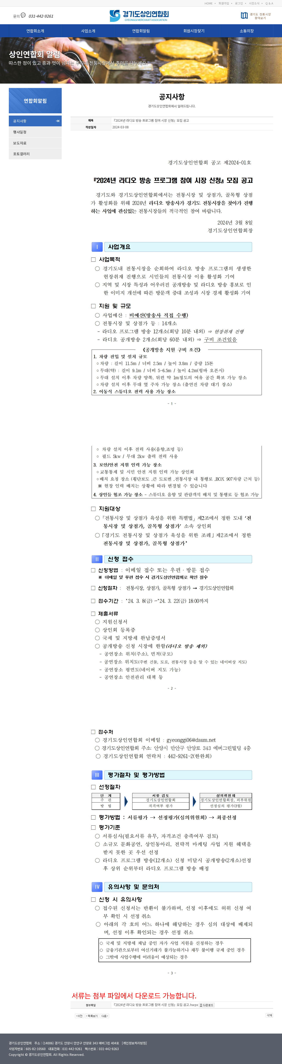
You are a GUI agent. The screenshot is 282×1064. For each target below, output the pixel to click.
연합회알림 (141, 31)
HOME (209, 3)
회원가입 (224, 3)
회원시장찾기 (193, 31)
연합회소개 (35, 31)
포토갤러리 (21, 153)
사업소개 (88, 31)
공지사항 (19, 120)
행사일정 (19, 132)
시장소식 (254, 3)
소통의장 (247, 31)
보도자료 (19, 143)
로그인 (239, 3)
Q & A (269, 3)
